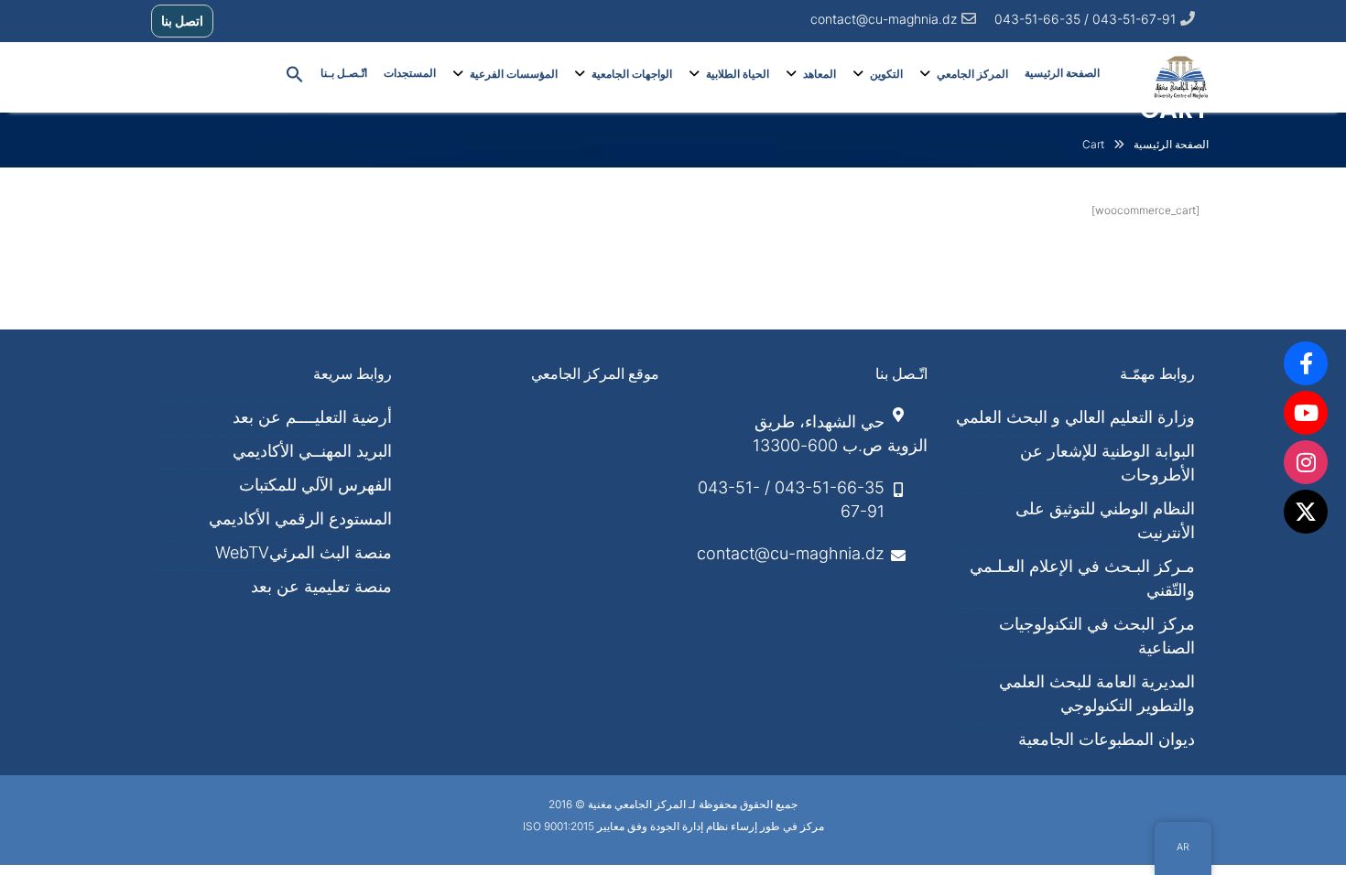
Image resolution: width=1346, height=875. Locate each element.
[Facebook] (1306, 363)
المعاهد (819, 74)
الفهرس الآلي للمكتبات (315, 484)
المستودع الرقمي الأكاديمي (300, 518)
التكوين (886, 74)
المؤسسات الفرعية (514, 74)
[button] (294, 74)
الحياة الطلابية (737, 74)
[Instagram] (1306, 462)
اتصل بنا (182, 20)
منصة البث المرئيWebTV (303, 552)
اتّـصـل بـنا (343, 73)
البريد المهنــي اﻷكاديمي (312, 450)
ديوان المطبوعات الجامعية (1106, 739)
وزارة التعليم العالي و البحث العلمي (1075, 417)
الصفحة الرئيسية (1062, 73)
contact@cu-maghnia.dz (883, 19)
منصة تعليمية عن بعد (321, 586)
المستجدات (410, 73)
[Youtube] (1306, 413)
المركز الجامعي (972, 74)
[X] (1306, 512)
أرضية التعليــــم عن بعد (312, 417)
